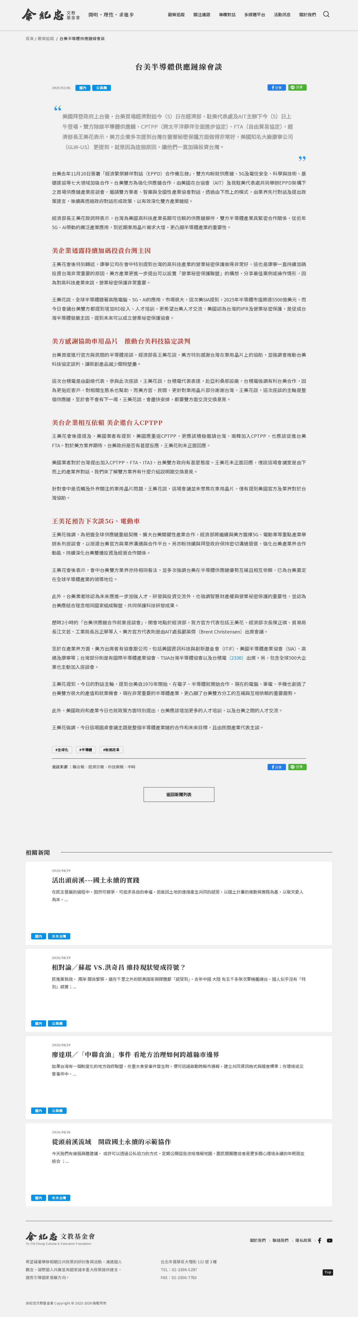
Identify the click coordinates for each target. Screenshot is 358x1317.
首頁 (30, 38)
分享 (278, 87)
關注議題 (201, 14)
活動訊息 (282, 14)
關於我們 (307, 14)
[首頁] (51, 12)
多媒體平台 (254, 14)
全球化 (63, 749)
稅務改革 (112, 749)
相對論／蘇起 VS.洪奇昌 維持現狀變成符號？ (119, 967)
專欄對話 (227, 14)
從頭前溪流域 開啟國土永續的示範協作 (111, 1141)
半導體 (87, 749)
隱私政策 (303, 1240)
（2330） (236, 657)
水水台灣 (59, 936)
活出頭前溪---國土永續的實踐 (96, 879)
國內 (82, 87)
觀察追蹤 (176, 14)
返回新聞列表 (179, 794)
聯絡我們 (281, 1240)
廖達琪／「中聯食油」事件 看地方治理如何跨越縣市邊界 (136, 1054)
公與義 (101, 87)
